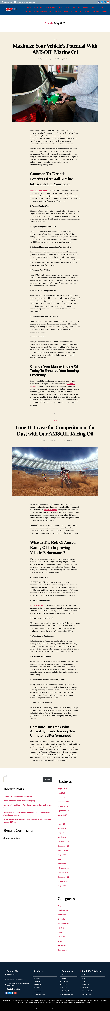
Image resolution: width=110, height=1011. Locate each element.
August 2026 (62, 789)
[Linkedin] (105, 2)
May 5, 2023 (55, 440)
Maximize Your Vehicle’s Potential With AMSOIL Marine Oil (55, 49)
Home (29, 7)
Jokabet (61, 928)
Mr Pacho (61, 937)
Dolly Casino (62, 915)
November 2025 (64, 802)
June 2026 (61, 797)
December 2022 (63, 877)
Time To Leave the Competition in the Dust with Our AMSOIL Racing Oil (55, 430)
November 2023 (64, 850)
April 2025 (62, 828)
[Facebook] (99, 2)
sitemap (28, 11)
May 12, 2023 (55, 59)
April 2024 (62, 837)
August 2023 (62, 855)
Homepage (68, 11)
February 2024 (63, 842)
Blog (93, 7)
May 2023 (61, 859)
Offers (67, 7)
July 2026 (61, 793)
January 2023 (63, 873)
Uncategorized (63, 950)
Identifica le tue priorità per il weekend (17, 796)
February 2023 (63, 868)
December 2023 (63, 846)
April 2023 (62, 864)
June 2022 (61, 890)
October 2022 (63, 881)
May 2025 (61, 824)
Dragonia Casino (64, 923)
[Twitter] (102, 2)
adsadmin (44, 59)
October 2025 (63, 806)
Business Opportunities (54, 7)
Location (102, 7)
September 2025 (64, 811)
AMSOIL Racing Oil (38, 605)
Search (5, 776)
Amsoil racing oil (50, 510)
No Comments (68, 59)
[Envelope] (108, 2)
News (55, 39)
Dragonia (61, 919)
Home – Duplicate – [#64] (42, 11)
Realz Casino (62, 946)
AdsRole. (75, 1008)
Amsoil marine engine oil (40, 190)
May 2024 (61, 833)
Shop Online (38, 7)
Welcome (57, 11)
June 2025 (61, 819)
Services (86, 7)
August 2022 (62, 886)
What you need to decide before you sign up (19, 801)
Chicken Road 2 (64, 910)
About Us (76, 7)
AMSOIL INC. (45, 1008)
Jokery (60, 932)
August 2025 (62, 815)
